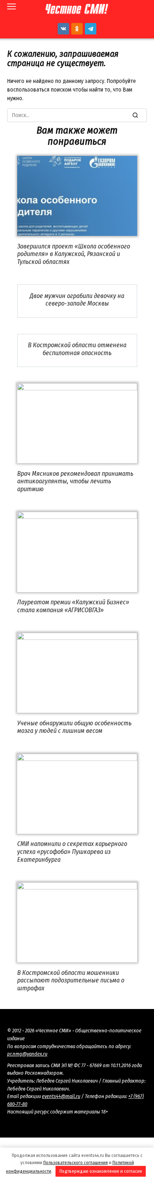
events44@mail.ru (61, 1096)
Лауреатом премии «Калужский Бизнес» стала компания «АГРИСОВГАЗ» (73, 606)
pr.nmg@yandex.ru (27, 1054)
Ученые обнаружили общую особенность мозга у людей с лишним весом (74, 727)
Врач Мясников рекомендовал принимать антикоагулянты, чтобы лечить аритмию (75, 481)
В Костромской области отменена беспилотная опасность (77, 349)
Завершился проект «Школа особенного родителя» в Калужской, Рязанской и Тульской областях (73, 253)
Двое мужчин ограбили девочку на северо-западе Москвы (77, 299)
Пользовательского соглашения (75, 1162)
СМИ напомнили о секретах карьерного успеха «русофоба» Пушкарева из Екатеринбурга (72, 851)
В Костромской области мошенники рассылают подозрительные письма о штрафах (70, 980)
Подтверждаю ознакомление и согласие (100, 1171)
